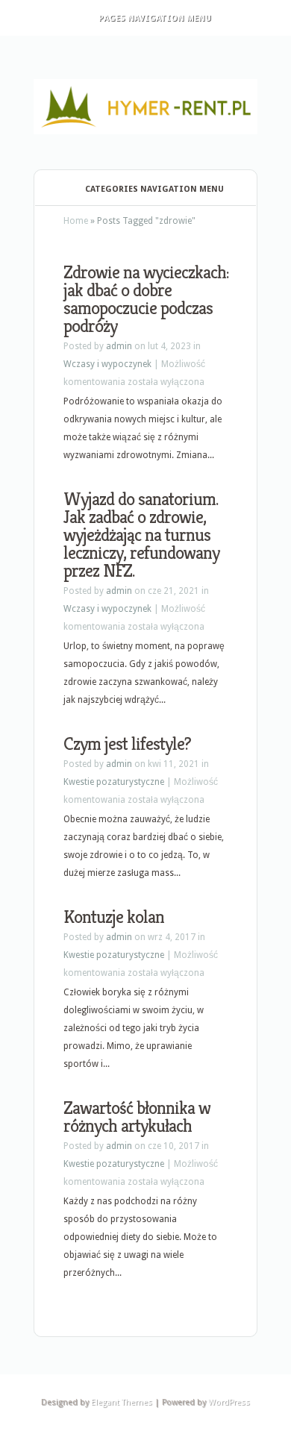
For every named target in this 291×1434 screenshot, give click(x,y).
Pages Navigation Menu (154, 18)
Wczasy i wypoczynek (107, 364)
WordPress (229, 1402)
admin (119, 346)
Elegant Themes (121, 1402)
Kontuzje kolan (113, 917)
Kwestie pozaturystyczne (113, 782)
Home (75, 221)
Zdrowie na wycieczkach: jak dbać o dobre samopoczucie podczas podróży (145, 299)
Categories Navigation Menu (154, 189)
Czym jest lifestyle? (127, 744)
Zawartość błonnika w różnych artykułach (136, 1117)
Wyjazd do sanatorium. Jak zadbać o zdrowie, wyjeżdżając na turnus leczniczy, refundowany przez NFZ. (141, 535)
